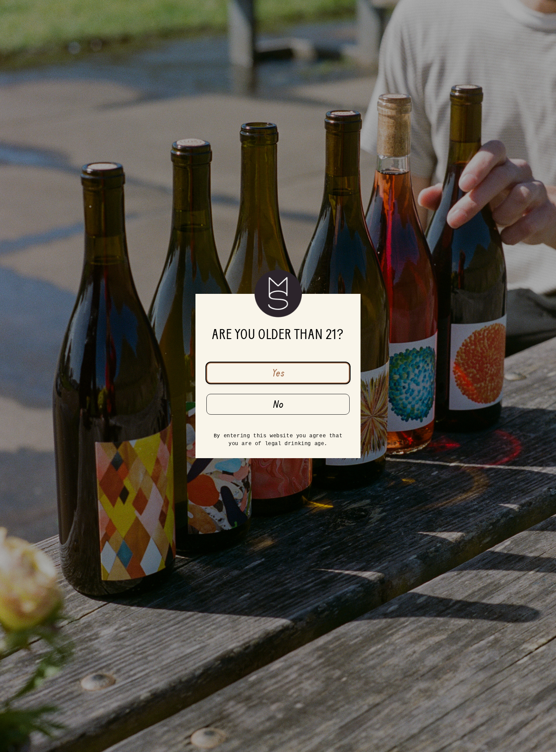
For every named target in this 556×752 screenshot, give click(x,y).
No (278, 404)
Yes (278, 372)
